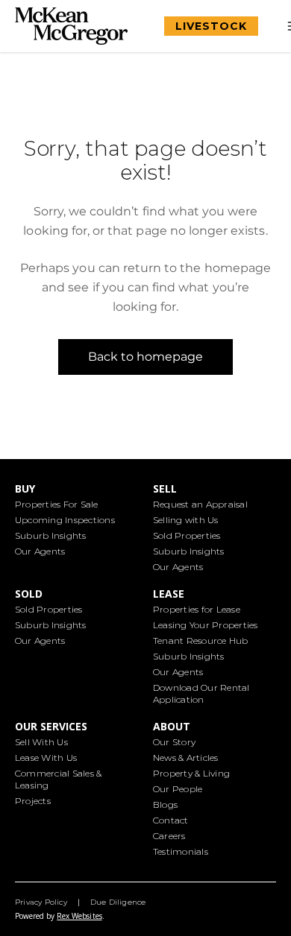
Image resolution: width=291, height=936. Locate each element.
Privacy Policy (41, 902)
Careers (169, 835)
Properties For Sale (56, 504)
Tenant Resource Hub (200, 640)
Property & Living (191, 773)
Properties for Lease (196, 609)
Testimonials (180, 851)
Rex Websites (79, 916)
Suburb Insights (51, 535)
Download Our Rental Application (201, 693)
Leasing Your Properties (205, 624)
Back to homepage (146, 357)
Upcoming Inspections (65, 519)
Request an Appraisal (200, 504)
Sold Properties (187, 535)
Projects (33, 800)
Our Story (174, 741)
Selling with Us (186, 519)
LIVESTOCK (211, 26)
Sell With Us (41, 741)
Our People (177, 788)
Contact (171, 820)
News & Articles (186, 757)
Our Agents (40, 551)
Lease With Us (46, 757)
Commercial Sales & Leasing (58, 779)
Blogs (165, 804)
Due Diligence (118, 902)
